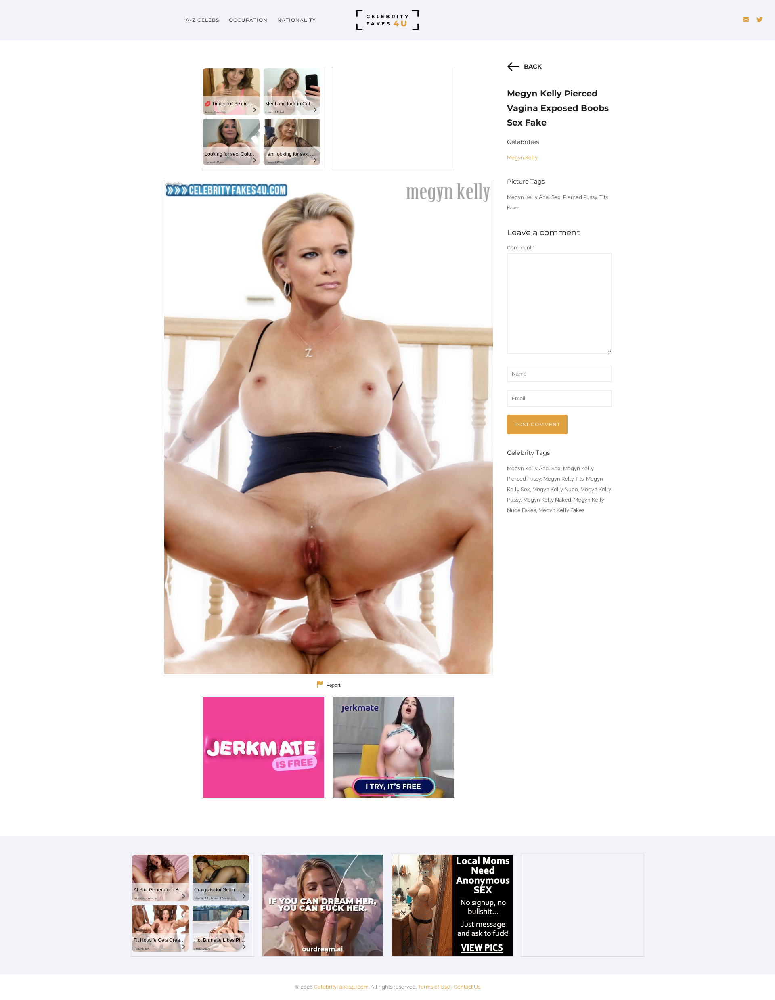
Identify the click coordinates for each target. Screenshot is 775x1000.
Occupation (248, 20)
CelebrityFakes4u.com (341, 987)
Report (334, 685)
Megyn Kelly (522, 158)
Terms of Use (434, 987)
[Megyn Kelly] (328, 427)
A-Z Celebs (202, 20)
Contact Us (467, 987)
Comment (520, 248)
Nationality (296, 20)
